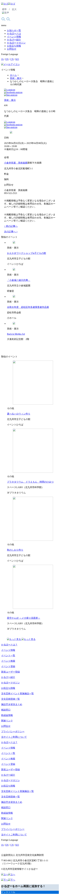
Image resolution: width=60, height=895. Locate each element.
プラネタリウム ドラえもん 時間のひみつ (30, 482)
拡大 (14, 9)
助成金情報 (7, 715)
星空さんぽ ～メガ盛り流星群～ (23, 618)
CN (12, 59)
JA (2, 59)
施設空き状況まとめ (11, 704)
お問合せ (11, 49)
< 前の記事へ (11, 226)
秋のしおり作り (15, 550)
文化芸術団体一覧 (10, 699)
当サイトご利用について (14, 737)
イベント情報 (14, 36)
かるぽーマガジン (16, 43)
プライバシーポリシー (12, 731)
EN (7, 59)
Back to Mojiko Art (16, 334)
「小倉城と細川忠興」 (18, 280)
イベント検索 (8, 661)
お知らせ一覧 (14, 30)
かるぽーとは (14, 33)
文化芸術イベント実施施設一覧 (17, 693)
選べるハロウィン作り (18, 414)
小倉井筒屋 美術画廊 (15, 163)
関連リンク (7, 720)
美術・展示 (10, 100)
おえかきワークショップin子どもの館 (26, 253)
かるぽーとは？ (9, 644)
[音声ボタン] (5, 13)
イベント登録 (8, 666)
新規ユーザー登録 (10, 672)
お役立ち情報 (14, 46)
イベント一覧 (8, 655)
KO (17, 59)
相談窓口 (5, 710)
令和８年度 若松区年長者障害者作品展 (28, 307)
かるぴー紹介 (14, 39)
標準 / (6, 9)
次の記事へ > (11, 231)
